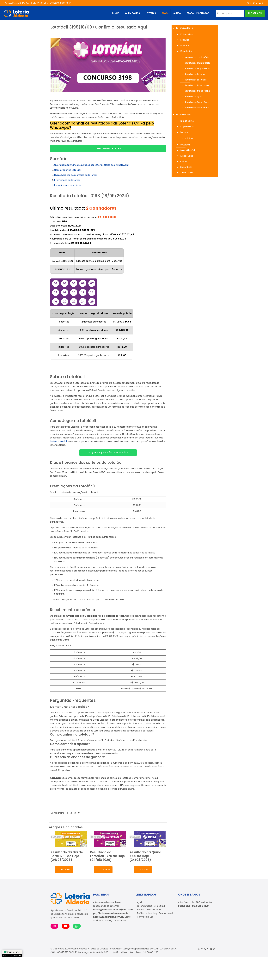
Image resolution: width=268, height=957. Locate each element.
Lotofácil (185, 144)
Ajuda (140, 902)
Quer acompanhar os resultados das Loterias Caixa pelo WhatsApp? (91, 165)
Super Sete (186, 167)
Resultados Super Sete (197, 102)
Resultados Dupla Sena (197, 68)
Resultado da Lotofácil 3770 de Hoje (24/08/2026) (107, 856)
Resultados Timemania (197, 107)
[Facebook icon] (251, 3)
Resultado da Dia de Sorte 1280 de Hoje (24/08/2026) (67, 856)
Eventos (184, 39)
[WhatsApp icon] (248, 3)
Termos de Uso (145, 916)
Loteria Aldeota (184, 28)
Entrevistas (186, 34)
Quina (183, 161)
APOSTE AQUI (255, 13)
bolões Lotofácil (58, 441)
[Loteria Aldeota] (16, 13)
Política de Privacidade (149, 909)
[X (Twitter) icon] (254, 3)
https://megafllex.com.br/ (108, 916)
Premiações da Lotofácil (67, 180)
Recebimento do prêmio (67, 185)
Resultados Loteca (195, 74)
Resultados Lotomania (197, 85)
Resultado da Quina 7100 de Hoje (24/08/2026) (145, 856)
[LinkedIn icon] (260, 3)
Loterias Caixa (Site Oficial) (151, 906)
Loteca (184, 132)
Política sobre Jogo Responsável (155, 913)
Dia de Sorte (187, 121)
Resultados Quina (194, 96)
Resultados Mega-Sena (197, 91)
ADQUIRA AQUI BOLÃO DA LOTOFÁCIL (108, 452)
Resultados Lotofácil (195, 79)
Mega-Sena (186, 155)
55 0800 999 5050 (61, 3)
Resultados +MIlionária (197, 57)
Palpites (189, 138)
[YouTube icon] (257, 3)
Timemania (186, 172)
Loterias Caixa (183, 114)
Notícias (184, 45)
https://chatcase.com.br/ (114, 913)
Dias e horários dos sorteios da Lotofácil (75, 175)
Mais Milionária (188, 150)
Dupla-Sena (186, 126)
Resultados (186, 51)
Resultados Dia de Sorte (197, 63)
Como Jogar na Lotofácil (67, 170)
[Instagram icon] (262, 3)
